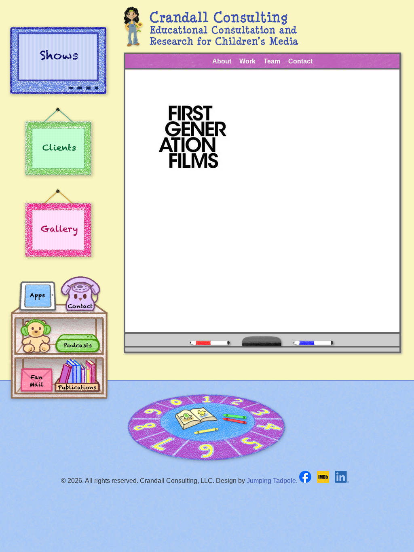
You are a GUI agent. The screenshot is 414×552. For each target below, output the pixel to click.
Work (247, 61)
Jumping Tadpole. (272, 480)
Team (272, 61)
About (221, 61)
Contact (300, 61)
